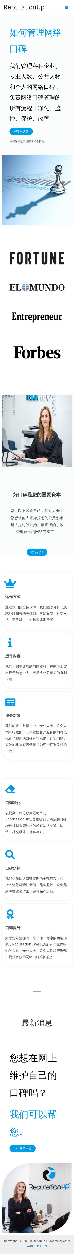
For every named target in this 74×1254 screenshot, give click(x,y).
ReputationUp (24, 7)
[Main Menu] (66, 7)
